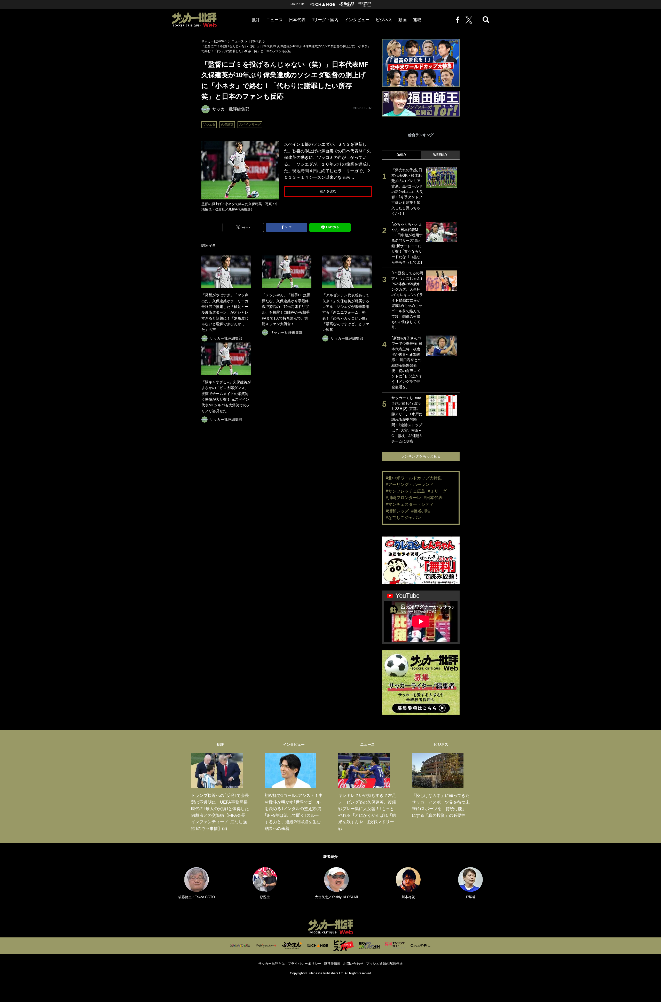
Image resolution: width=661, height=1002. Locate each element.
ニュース (274, 20)
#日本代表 (433, 497)
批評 (256, 20)
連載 (417, 20)
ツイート (245, 227)
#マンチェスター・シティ (410, 504)
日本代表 (297, 20)
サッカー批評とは (271, 964)
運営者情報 (332, 964)
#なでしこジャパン (403, 517)
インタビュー (357, 20)
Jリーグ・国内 (325, 20)
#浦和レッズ (397, 511)
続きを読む (328, 191)
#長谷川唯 (420, 511)
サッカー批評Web (213, 41)
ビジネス (384, 20)
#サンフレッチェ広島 (405, 491)
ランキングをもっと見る (421, 456)
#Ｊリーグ (437, 491)
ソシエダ (209, 124)
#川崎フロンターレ (403, 497)
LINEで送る (332, 227)
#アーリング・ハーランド (410, 484)
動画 (402, 20)
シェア (288, 227)
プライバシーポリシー (304, 964)
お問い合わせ (353, 964)
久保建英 (227, 124)
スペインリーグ (250, 124)
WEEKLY (440, 155)
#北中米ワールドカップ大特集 (414, 478)
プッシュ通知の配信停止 (384, 964)
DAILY (401, 155)
